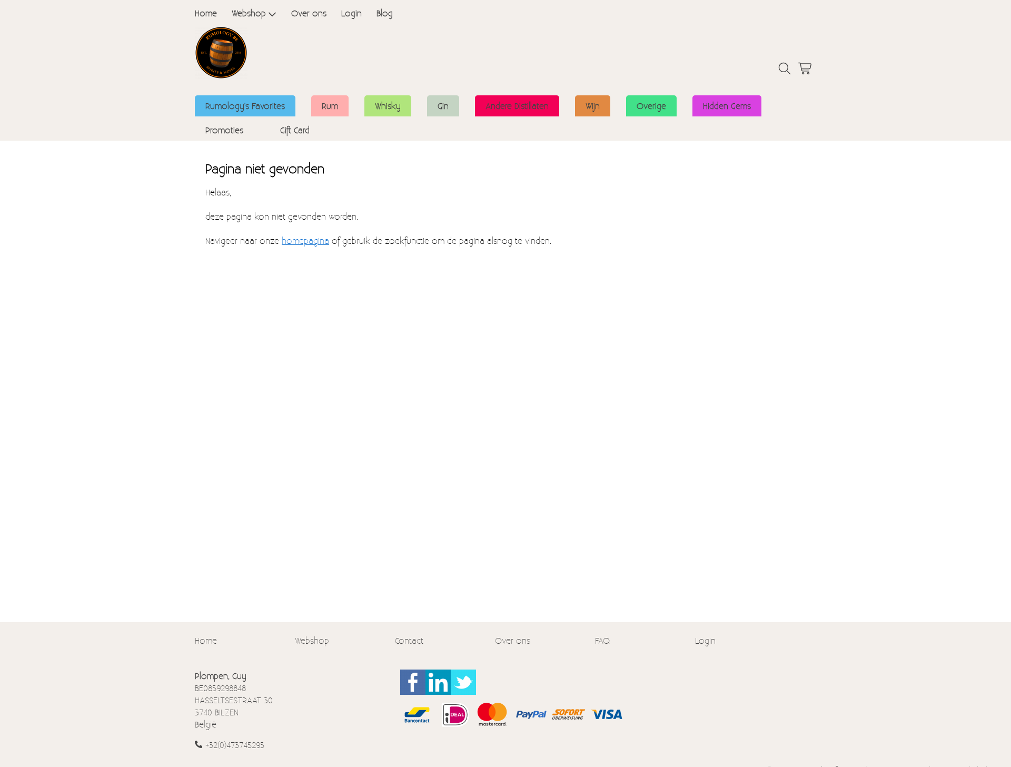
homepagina (305, 240)
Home (206, 13)
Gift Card (295, 130)
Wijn (593, 106)
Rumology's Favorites (245, 106)
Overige (651, 106)
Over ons (308, 13)
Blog (384, 13)
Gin (443, 106)
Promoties (224, 130)
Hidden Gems (727, 106)
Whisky (388, 106)
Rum (330, 106)
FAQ (602, 640)
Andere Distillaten (517, 106)
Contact (409, 640)
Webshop (249, 13)
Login (351, 13)
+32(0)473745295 (234, 745)
